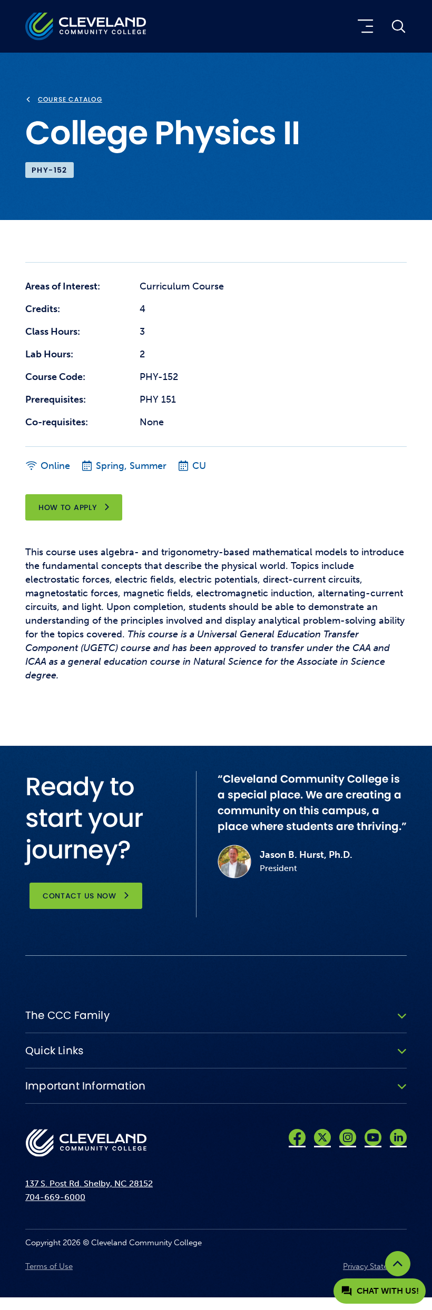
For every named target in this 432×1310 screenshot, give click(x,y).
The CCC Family (67, 1015)
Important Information (85, 1085)
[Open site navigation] (363, 26)
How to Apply (67, 507)
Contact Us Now (79, 896)
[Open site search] (398, 26)
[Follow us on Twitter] (322, 1137)
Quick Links (54, 1050)
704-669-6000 (55, 1197)
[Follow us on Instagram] (347, 1137)
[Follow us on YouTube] (373, 1137)
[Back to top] (397, 1263)
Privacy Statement (375, 1266)
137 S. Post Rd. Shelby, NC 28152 (89, 1183)
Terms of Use (49, 1266)
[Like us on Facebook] (297, 1137)
